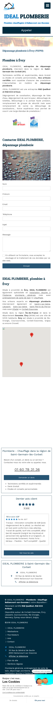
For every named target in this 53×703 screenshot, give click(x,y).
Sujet (4, 224)
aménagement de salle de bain (16, 298)
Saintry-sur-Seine (42, 304)
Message (6, 235)
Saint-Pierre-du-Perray (40, 307)
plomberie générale (25, 295)
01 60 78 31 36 (27, 469)
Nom (4, 184)
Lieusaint (6, 307)
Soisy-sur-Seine (20, 307)
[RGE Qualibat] (34, 122)
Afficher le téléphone (28, 582)
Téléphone (7, 214)
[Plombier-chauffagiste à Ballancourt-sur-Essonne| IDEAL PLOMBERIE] (8, 6)
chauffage (38, 298)
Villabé (15, 309)
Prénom (6, 194)
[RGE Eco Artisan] (19, 122)
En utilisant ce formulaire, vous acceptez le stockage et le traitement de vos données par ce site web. (26, 258)
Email (5, 204)
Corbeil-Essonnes (30, 309)
